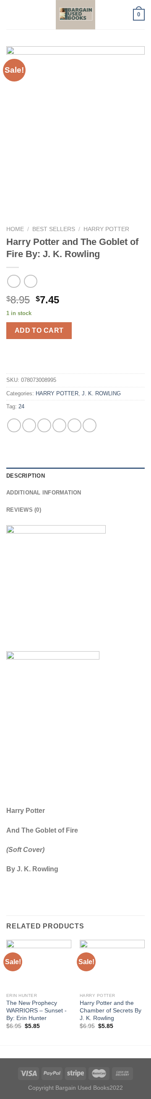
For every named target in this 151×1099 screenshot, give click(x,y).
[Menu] (11, 14)
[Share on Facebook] (29, 425)
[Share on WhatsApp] (14, 425)
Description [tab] (25, 476)
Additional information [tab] (43, 492)
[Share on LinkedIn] (89, 425)
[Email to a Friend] (59, 425)
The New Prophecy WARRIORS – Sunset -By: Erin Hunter (36, 1010)
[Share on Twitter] (44, 425)
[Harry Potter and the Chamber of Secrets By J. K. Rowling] (112, 964)
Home (15, 229)
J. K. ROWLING (101, 393)
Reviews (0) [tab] (23, 510)
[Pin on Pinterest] (74, 425)
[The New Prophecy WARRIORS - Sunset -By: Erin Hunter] (38, 964)
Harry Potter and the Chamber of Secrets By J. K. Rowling (110, 1010)
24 (21, 406)
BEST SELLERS (53, 229)
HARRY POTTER (106, 229)
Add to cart (39, 330)
